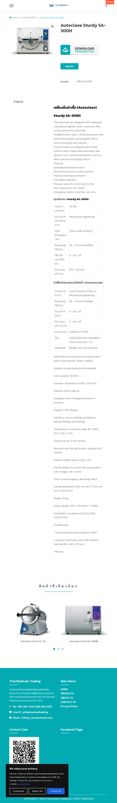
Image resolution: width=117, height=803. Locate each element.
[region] (37, 780)
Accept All (56, 791)
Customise (18, 791)
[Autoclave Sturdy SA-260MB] (84, 618)
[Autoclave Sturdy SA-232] (33, 618)
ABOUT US (67, 698)
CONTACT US (68, 702)
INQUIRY (69, 66)
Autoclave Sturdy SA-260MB (84, 641)
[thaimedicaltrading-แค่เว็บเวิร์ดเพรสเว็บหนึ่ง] (58, 5)
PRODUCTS (67, 693)
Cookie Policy (24, 783)
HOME (64, 689)
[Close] (65, 766)
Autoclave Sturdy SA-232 (33, 641)
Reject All (37, 791)
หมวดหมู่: (64, 81)
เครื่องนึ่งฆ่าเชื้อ (84, 81)
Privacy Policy (69, 706)
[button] (52, 26)
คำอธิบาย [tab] (18, 101)
